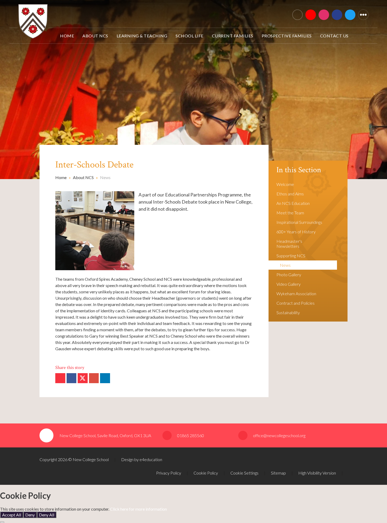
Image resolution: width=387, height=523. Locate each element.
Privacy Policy (168, 472)
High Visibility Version (317, 472)
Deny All (46, 514)
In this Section (298, 170)
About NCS (83, 177)
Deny (30, 514)
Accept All (11, 514)
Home (61, 177)
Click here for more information (138, 508)
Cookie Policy (206, 472)
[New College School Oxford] (115, 12)
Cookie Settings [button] (244, 472)
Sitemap (278, 472)
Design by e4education (141, 459)
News (105, 177)
